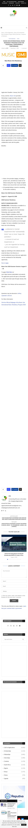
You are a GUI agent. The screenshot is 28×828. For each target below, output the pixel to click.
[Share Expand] (20, 65)
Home (4, 1)
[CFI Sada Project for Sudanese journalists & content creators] (4, 805)
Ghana (14, 775)
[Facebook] (8, 5)
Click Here (9, 272)
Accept (23, 824)
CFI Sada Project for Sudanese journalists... (11, 805)
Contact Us (23, 3)
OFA (7, 48)
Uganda (14, 778)
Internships (11, 3)
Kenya (14, 771)
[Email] (19, 5)
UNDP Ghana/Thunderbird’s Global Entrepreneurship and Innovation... (11, 814)
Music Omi (13, 95)
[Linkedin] (12, 5)
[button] (2, 547)
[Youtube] (19, 819)
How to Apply (4, 263)
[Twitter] (10, 5)
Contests (17, 3)
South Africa (14, 764)
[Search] (26, 28)
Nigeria (14, 768)
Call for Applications (11, 1)
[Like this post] (9, 65)
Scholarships (21, 1)
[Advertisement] (14, 20)
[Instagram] (14, 5)
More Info (14, 826)
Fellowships (4, 3)
